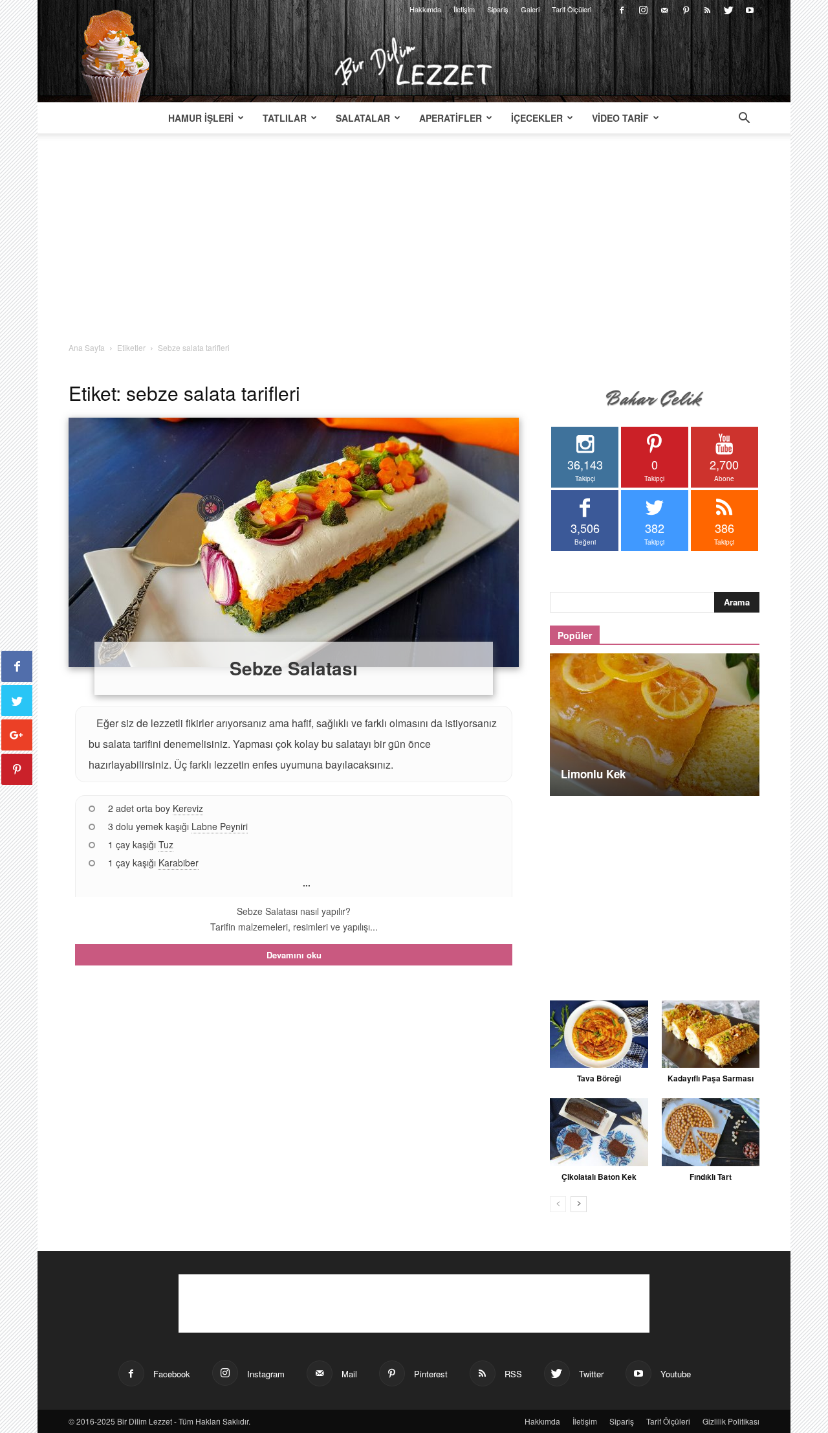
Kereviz (188, 808)
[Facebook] (621, 9)
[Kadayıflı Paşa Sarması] (711, 1034)
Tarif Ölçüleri (571, 9)
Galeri (530, 9)
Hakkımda (425, 9)
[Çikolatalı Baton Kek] (599, 1132)
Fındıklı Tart (711, 1176)
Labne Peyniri (219, 826)
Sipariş (497, 9)
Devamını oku (294, 955)
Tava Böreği (599, 1078)
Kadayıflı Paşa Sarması (711, 1078)
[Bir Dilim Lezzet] (414, 61)
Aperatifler (450, 117)
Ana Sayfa (87, 347)
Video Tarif (620, 117)
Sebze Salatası (294, 668)
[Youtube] (749, 9)
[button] (743, 119)
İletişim (464, 9)
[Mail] (664, 9)
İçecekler (537, 117)
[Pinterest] (685, 9)
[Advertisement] (414, 244)
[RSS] (707, 9)
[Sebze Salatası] (294, 542)
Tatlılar (285, 117)
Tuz (165, 844)
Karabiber (178, 862)
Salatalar (363, 117)
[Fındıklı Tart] (711, 1132)
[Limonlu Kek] (654, 724)
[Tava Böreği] (599, 1034)
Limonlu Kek (593, 774)
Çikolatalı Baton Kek (599, 1176)
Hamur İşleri (201, 117)
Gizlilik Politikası (731, 1421)
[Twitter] (728, 9)
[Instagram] (643, 9)
